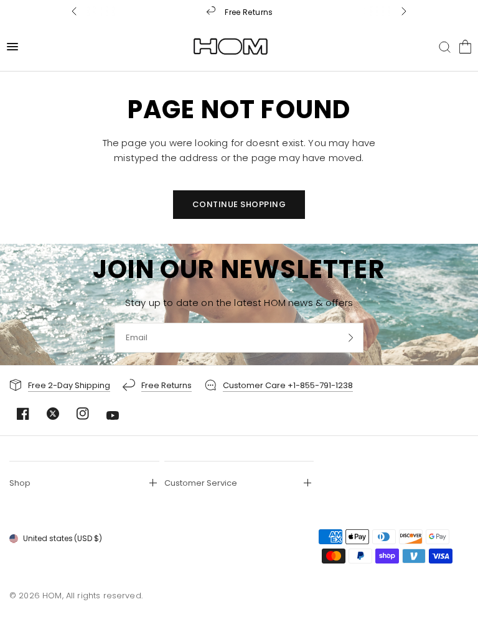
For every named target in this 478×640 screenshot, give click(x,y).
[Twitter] (53, 413)
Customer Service (200, 483)
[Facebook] (23, 413)
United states (62, 538)
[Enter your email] (351, 338)
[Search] (444, 47)
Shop (19, 483)
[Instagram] (82, 413)
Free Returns (249, 11)
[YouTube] (112, 415)
